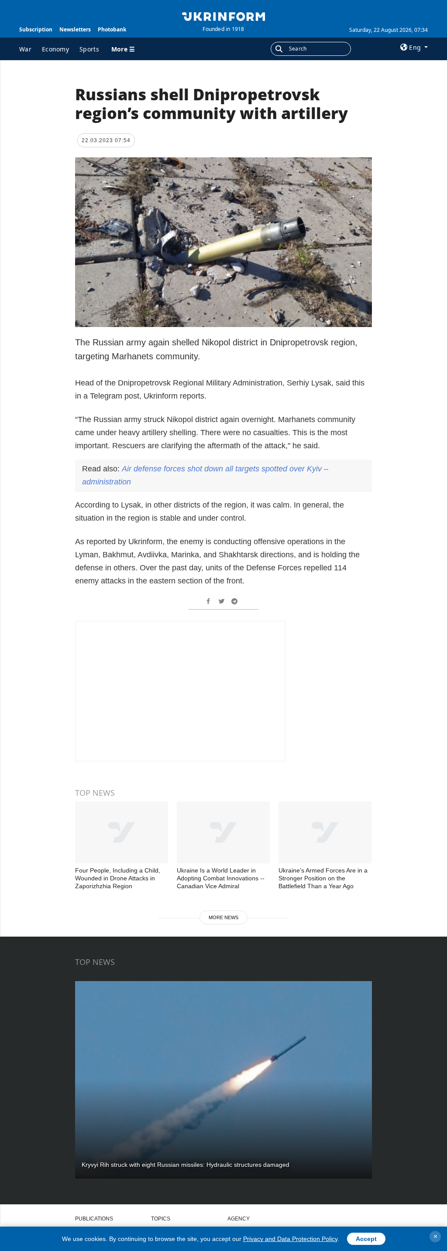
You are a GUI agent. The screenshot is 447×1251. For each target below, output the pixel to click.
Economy (55, 49)
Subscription (35, 29)
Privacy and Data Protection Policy (290, 1238)
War (25, 49)
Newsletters (75, 29)
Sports (89, 49)
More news (223, 917)
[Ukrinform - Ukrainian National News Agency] (223, 15)
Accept (366, 1238)
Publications (94, 1219)
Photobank (112, 29)
